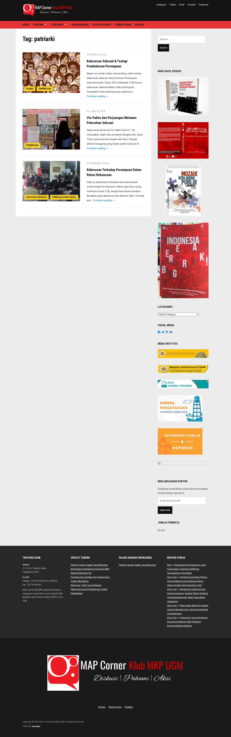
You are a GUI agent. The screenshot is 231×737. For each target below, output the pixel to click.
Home (25, 24)
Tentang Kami (115, 707)
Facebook (204, 4)
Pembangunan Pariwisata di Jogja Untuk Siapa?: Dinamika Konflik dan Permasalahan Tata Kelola (186, 569)
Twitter (172, 4)
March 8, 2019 (98, 54)
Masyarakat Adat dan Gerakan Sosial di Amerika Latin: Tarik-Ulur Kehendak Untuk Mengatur (187, 609)
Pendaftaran (123, 24)
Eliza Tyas (172, 577)
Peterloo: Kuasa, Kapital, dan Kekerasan (89, 565)
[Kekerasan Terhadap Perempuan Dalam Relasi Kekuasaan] (51, 181)
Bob (169, 565)
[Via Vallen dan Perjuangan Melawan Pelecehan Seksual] (51, 129)
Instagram (161, 4)
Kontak (139, 24)
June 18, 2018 (97, 111)
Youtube (191, 4)
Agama (29, 88)
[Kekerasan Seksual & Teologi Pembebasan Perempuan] (51, 72)
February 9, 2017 (100, 163)
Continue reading (98, 96)
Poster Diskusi (102, 24)
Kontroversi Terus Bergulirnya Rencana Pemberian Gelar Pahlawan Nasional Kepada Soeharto (187, 622)
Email (181, 4)
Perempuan (45, 88)
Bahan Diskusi (80, 24)
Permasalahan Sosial (64, 197)
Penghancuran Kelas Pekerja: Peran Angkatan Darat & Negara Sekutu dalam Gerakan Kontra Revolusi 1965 (187, 581)
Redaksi (129, 707)
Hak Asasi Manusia (36, 197)
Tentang (38, 24)
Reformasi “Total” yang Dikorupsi (86, 585)
